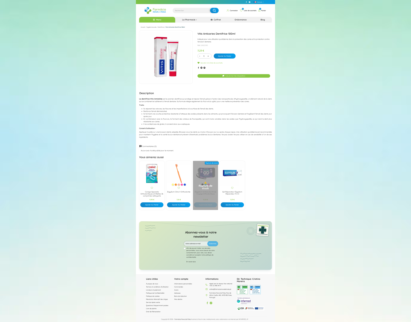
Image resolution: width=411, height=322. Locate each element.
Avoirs (176, 290)
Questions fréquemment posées (157, 305)
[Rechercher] (214, 10)
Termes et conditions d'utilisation (157, 287)
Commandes (178, 287)
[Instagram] (249, 2)
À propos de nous (152, 284)
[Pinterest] (204, 68)
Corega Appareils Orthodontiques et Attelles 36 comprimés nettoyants (152, 194)
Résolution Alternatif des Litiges (157, 299)
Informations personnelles (183, 284)
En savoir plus (191, 262)
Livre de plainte (151, 309)
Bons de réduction (180, 296)
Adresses (177, 293)
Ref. (199, 45)
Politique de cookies (153, 296)
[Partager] (198, 68)
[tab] (146, 93)
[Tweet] (201, 68)
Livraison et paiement (153, 290)
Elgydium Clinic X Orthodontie (178, 192)
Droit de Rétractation (153, 312)
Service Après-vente (153, 302)
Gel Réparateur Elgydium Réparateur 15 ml (232, 193)
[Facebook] (246, 2)
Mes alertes (178, 299)
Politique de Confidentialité (155, 293)
